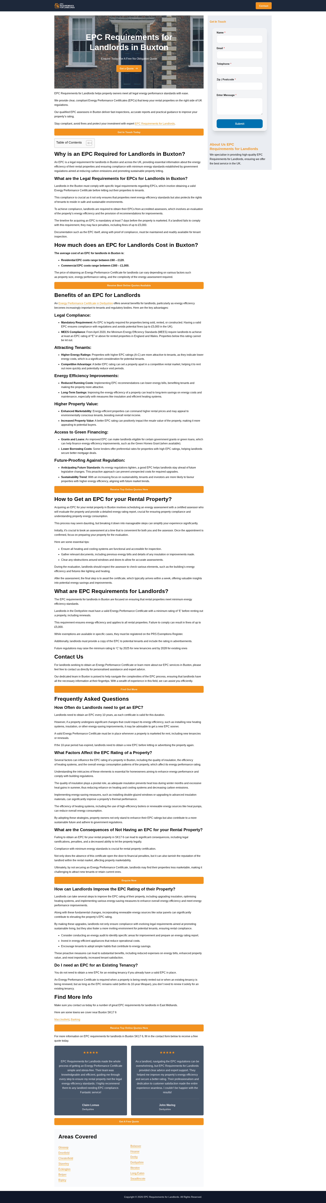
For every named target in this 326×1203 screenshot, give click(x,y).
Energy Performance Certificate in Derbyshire (85, 303)
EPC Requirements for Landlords (155, 123)
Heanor (134, 1151)
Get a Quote (127, 68)
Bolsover (135, 1146)
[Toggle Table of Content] (87, 143)
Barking (75, 1019)
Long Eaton (137, 1173)
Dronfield (63, 1152)
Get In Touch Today (129, 132)
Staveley (63, 1163)
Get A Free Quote (129, 1121)
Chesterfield (65, 1158)
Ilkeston (135, 1167)
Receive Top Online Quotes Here (129, 489)
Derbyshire (137, 1162)
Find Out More (129, 689)
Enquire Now (129, 880)
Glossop (63, 1147)
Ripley (62, 1180)
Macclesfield (61, 1019)
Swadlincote (137, 1178)
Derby (134, 1156)
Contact (263, 5)
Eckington (64, 1169)
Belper (62, 1174)
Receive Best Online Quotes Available (129, 285)
